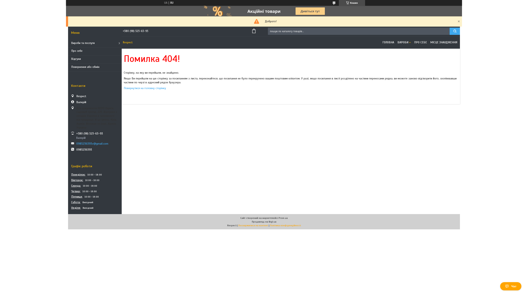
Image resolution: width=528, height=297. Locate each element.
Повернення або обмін (85, 67)
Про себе (76, 51)
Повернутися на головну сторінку (145, 88)
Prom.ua (283, 218)
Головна (388, 42)
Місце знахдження (443, 42)
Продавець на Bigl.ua (264, 221)
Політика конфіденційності (285, 225)
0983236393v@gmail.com (92, 143)
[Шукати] (455, 31)
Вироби (402, 42)
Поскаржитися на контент (253, 225)
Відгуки (76, 59)
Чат (513, 286)
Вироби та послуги (83, 43)
